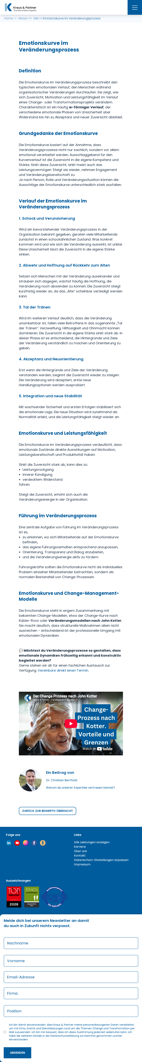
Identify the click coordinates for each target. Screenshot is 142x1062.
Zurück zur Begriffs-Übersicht (47, 811)
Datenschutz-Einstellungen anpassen (101, 860)
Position (14, 1011)
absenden (17, 1053)
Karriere (80, 847)
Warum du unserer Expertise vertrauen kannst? (80, 787)
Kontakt (80, 855)
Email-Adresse (21, 977)
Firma (12, 993)
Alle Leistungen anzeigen (91, 842)
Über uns (80, 851)
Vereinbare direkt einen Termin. (63, 670)
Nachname (17, 943)
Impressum (82, 864)
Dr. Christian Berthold (61, 780)
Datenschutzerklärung (64, 1036)
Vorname (16, 960)
